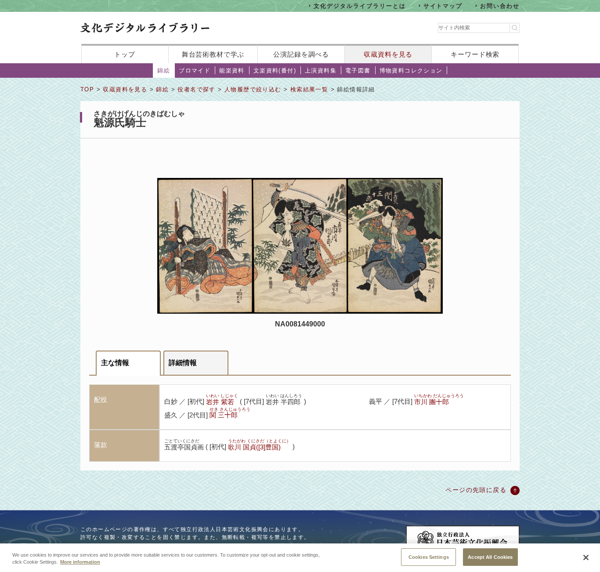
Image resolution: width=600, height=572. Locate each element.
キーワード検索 (475, 54)
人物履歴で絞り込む (253, 89)
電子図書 (358, 70)
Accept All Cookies (490, 556)
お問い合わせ (500, 5)
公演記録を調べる (301, 54)
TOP (87, 89)
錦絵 (163, 70)
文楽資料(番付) (274, 70)
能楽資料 (232, 70)
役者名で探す (196, 89)
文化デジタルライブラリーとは (359, 5)
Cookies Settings (428, 556)
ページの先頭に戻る (475, 489)
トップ (124, 54)
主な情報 (115, 362)
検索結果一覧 (309, 89)
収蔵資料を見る (388, 54)
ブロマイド (194, 70)
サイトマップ (443, 5)
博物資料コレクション (411, 70)
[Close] (586, 557)
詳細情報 (183, 362)
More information (80, 562)
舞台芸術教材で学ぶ (213, 54)
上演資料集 (320, 70)
